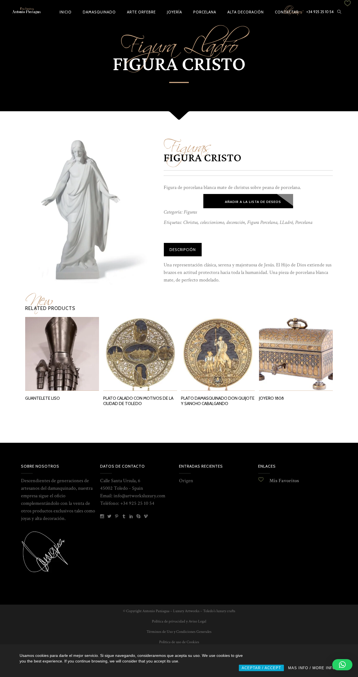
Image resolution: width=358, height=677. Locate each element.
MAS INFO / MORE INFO (312, 668)
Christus (190, 222)
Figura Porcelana (262, 222)
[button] (342, 664)
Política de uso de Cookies (179, 642)
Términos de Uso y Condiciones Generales (179, 631)
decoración (235, 222)
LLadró (286, 222)
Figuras (187, 143)
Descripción (182, 249)
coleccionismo (212, 222)
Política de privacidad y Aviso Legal (179, 621)
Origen (186, 480)
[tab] (183, 249)
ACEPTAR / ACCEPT (261, 668)
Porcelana (303, 222)
